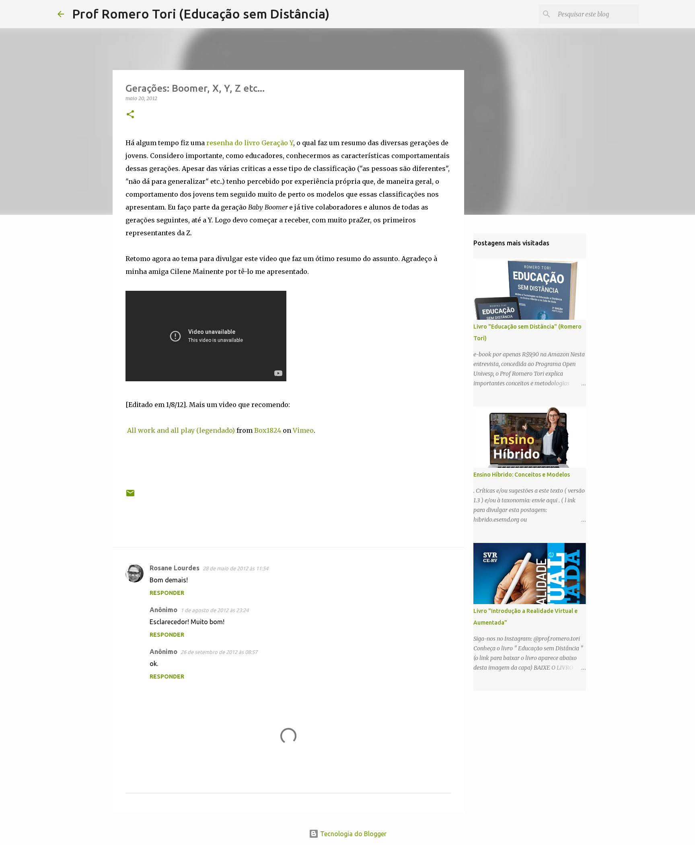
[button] (130, 114)
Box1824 (267, 430)
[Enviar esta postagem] (130, 496)
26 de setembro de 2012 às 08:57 (219, 652)
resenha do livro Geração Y (249, 143)
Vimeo (303, 430)
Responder (167, 593)
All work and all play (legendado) (181, 430)
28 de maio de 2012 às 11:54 (235, 568)
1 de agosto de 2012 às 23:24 (215, 610)
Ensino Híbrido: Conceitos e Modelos (521, 474)
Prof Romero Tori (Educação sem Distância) (200, 13)
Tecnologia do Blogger (353, 833)
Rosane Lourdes (174, 568)
